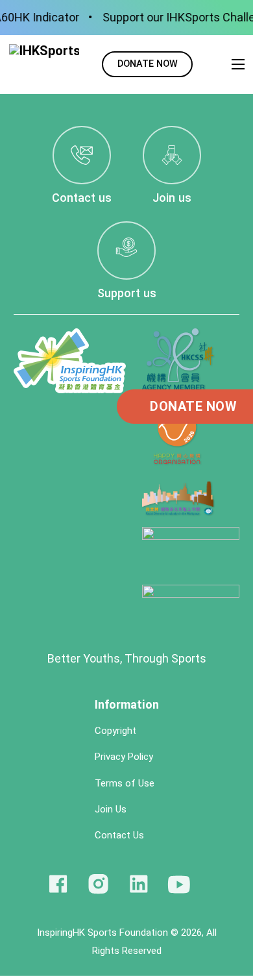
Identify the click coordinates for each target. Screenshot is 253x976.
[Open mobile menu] (238, 64)
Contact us (82, 197)
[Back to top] (227, 944)
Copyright (115, 731)
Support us (126, 293)
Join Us (112, 809)
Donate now (147, 63)
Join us (171, 197)
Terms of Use (124, 783)
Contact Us (119, 835)
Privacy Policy (124, 757)
